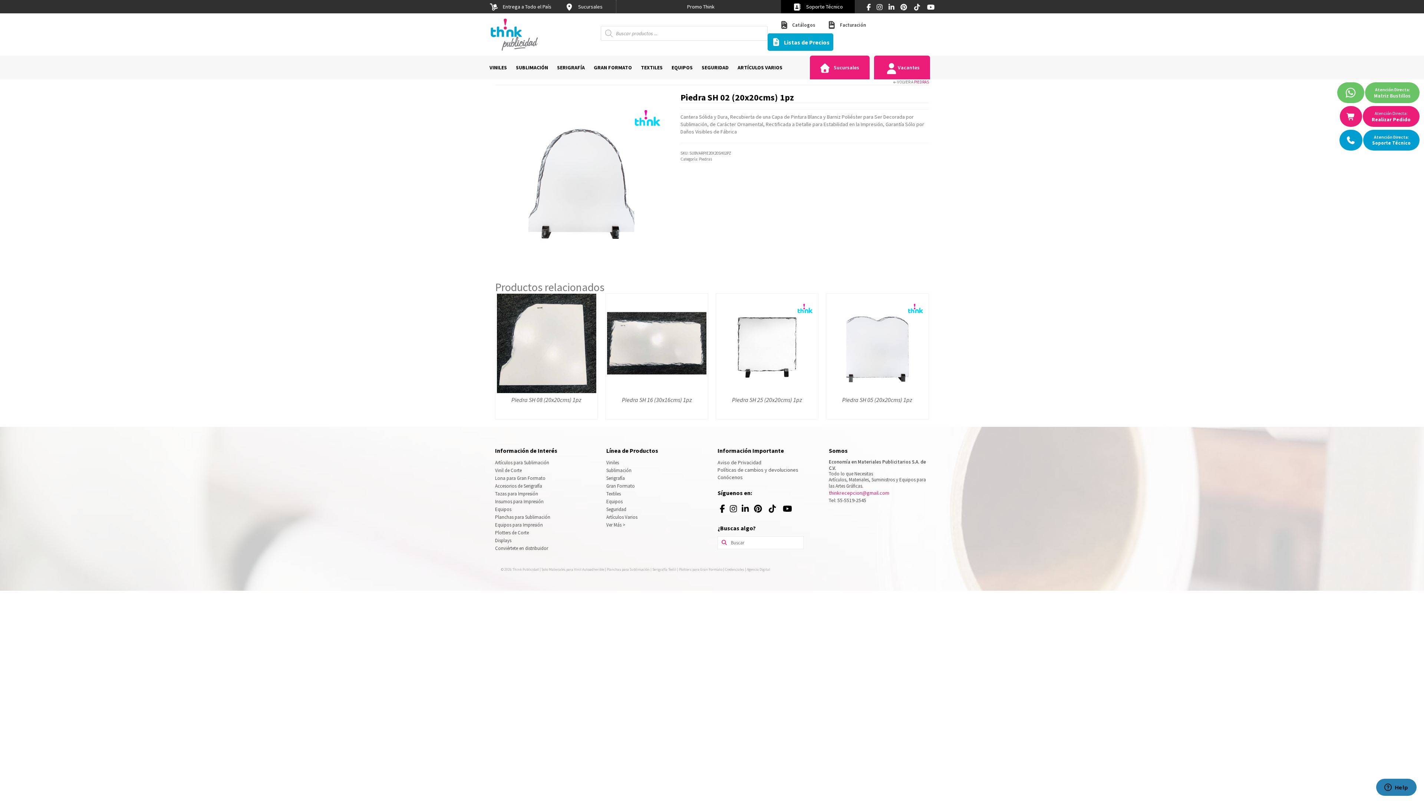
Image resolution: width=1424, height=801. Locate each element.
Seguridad (616, 509)
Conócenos (730, 477)
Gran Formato (620, 486)
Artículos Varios (621, 517)
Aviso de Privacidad (739, 462)
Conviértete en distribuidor (521, 548)
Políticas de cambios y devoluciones (758, 470)
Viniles (612, 462)
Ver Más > (615, 525)
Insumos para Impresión (519, 501)
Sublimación (619, 470)
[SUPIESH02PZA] (582, 177)
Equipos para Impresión (519, 525)
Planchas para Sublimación (522, 517)
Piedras (921, 82)
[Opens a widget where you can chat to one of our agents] (1396, 788)
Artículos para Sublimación (522, 462)
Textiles (613, 494)
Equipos (503, 509)
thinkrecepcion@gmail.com (859, 493)
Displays (503, 540)
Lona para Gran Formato (520, 478)
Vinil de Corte (508, 470)
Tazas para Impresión (516, 494)
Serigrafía (615, 478)
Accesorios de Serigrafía (518, 486)
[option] (701, 6)
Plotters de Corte (512, 533)
